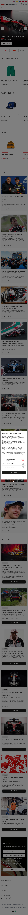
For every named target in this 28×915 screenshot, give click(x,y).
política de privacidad (7, 443)
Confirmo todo (14, 472)
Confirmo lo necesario (14, 476)
